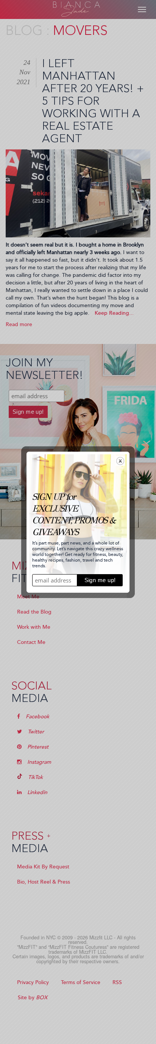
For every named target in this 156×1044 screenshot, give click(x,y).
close (120, 461)
